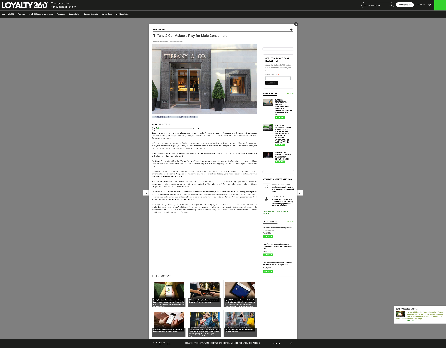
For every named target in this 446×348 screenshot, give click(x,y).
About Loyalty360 (122, 14)
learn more (280, 117)
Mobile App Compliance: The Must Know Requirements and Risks (283, 189)
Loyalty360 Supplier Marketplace (41, 14)
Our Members (107, 14)
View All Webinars (269, 211)
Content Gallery (74, 14)
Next (412, 321)
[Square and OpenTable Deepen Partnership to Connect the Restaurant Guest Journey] (169, 321)
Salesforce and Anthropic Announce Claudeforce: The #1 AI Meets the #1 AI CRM (277, 246)
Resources (61, 14)
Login (429, 4)
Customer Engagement (162, 117)
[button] (74, 10)
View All (289, 93)
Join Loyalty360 (8, 14)
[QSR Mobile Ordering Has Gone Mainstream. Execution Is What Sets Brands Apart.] (205, 292)
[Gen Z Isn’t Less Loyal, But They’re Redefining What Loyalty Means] (240, 321)
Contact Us (420, 4)
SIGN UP (276, 343)
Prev (408, 321)
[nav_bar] (440, 5)
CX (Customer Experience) (186, 117)
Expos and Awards (91, 14)
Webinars (21, 14)
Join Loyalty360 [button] (405, 5)
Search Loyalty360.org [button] (372, 5)
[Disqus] (204, 245)
